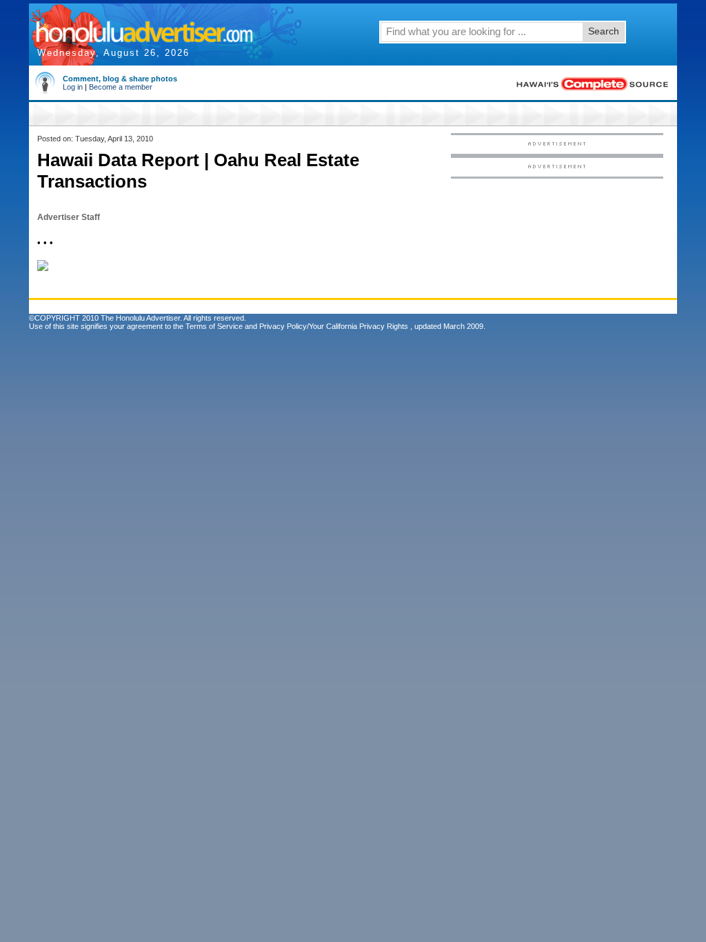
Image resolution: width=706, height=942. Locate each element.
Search (603, 31)
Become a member (120, 87)
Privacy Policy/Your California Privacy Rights (333, 326)
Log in (73, 87)
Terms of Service (214, 326)
